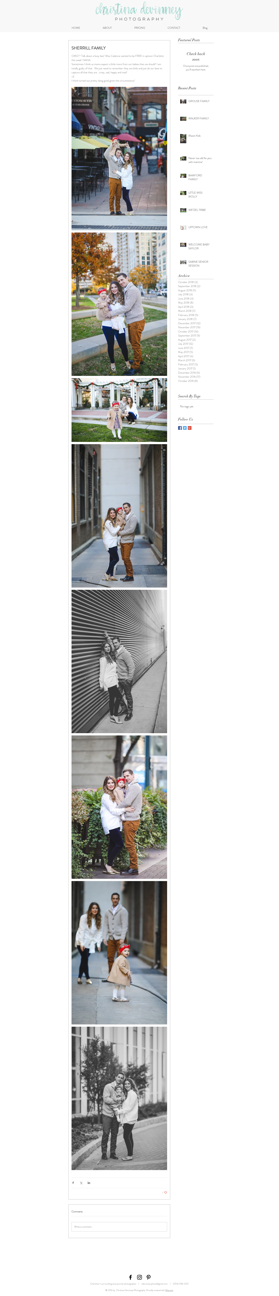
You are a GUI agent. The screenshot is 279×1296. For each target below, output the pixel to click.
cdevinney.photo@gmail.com (154, 1283)
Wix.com (169, 1290)
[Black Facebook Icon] (130, 1277)
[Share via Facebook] (73, 1182)
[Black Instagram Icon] (139, 1277)
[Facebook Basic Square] (180, 428)
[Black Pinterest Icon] (148, 1277)
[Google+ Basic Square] (189, 428)
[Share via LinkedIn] (88, 1182)
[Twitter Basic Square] (185, 428)
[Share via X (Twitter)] (81, 1182)
